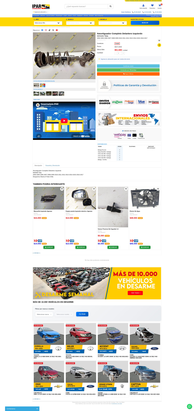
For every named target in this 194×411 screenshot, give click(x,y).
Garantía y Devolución (145, 0)
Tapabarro (80, 15)
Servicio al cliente (156, 0)
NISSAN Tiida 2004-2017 (42, 27)
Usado (117, 43)
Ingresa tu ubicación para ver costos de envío (115, 59)
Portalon (91, 15)
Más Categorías (99, 15)
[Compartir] (159, 45)
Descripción (38, 165)
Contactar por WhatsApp (128, 70)
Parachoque (59, 15)
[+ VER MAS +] (36, 253)
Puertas (86, 15)
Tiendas (132, 0)
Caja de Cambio (50, 15)
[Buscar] (110, 6)
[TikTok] (49, 30)
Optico (70, 15)
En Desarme (36, 15)
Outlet (137, 0)
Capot (65, 15)
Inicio (127, 0)
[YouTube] (56, 30)
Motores (43, 15)
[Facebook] (42, 30)
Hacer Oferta (129, 74)
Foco (74, 15)
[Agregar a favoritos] (159, 40)
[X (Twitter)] (53, 30)
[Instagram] (45, 30)
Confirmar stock (128, 66)
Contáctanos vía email (116, 403)
